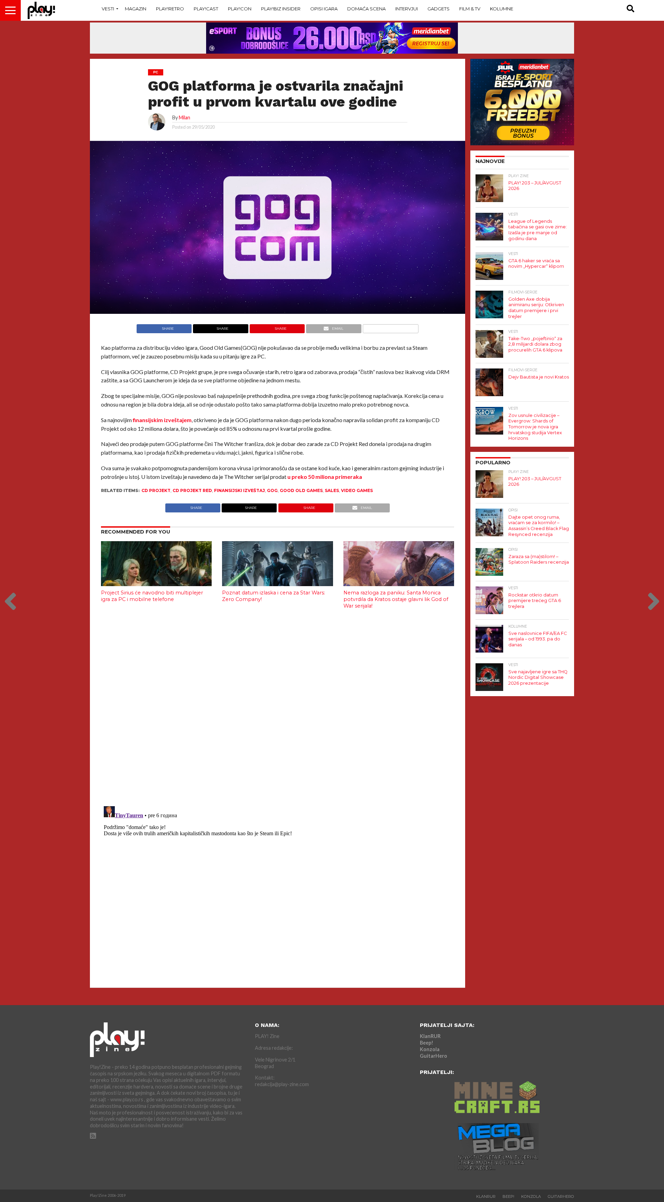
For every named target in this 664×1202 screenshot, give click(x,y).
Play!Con (239, 8)
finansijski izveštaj (239, 490)
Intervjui (406, 8)
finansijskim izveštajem (162, 420)
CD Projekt (155, 490)
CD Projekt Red (192, 490)
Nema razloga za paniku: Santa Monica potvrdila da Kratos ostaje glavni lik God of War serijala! (395, 599)
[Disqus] (277, 705)
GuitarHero (433, 1056)
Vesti (108, 8)
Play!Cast (206, 8)
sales (332, 490)
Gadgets (438, 8)
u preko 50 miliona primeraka (324, 476)
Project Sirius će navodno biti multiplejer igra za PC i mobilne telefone (152, 596)
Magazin (135, 8)
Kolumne (501, 8)
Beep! (426, 1043)
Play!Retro (170, 8)
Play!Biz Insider (281, 8)
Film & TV (469, 8)
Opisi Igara (324, 8)
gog (272, 490)
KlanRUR (430, 1036)
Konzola (430, 1049)
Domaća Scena (366, 8)
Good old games (301, 490)
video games (357, 490)
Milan (184, 117)
